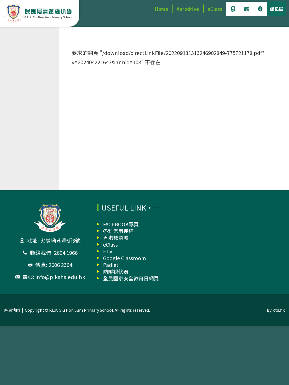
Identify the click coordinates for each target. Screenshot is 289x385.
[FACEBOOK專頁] (260, 9)
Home (161, 8)
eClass (214, 8)
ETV (107, 251)
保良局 (276, 8)
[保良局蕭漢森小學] (38, 13)
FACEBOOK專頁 (121, 224)
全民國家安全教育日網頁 (131, 278)
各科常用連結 (118, 230)
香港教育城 (115, 237)
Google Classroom (124, 258)
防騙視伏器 (115, 271)
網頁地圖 (12, 310)
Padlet (111, 264)
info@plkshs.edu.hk (60, 276)
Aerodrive (188, 8)
